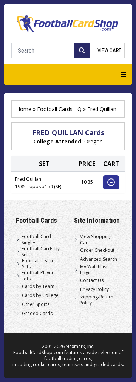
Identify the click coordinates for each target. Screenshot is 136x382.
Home (23, 109)
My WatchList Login (94, 270)
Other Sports (35, 304)
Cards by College (40, 295)
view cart (109, 50)
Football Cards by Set (41, 252)
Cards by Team (38, 286)
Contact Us (92, 280)
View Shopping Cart (95, 240)
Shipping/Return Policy (96, 300)
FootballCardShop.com (38, 352)
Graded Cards (37, 313)
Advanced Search (98, 259)
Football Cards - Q (59, 109)
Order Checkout (97, 250)
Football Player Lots (38, 276)
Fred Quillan (101, 109)
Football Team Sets (37, 264)
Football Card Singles (36, 240)
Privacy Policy (94, 289)
